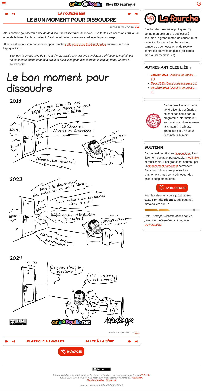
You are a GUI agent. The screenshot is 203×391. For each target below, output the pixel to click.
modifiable (192, 157)
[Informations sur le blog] (199, 4)
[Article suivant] (129, 13)
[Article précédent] (13, 13)
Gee (137, 27)
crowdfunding (152, 224)
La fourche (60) (71, 14)
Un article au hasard (45, 341)
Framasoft (137, 377)
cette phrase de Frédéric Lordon (85, 44)
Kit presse (111, 380)
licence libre (182, 153)
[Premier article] (6, 13)
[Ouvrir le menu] (4, 4)
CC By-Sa (145, 375)
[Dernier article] (136, 13)
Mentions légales (95, 380)
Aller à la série (99, 341)
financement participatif (163, 166)
